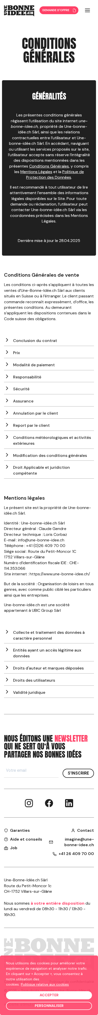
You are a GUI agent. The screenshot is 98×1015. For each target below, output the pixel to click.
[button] (87, 10)
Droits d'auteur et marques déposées (48, 668)
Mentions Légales (36, 171)
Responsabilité (27, 377)
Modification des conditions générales (50, 455)
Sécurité (21, 389)
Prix (16, 352)
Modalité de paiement (34, 365)
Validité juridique (29, 692)
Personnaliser (49, 1005)
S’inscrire (78, 773)
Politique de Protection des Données (55, 174)
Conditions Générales (49, 166)
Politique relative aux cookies (45, 984)
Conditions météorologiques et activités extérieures (52, 440)
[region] (49, 985)
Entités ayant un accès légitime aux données (47, 653)
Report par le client (31, 425)
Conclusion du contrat (35, 340)
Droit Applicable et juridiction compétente (41, 470)
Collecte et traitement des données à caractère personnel (49, 635)
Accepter (49, 995)
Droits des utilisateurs (34, 680)
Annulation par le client (35, 413)
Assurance (23, 401)
